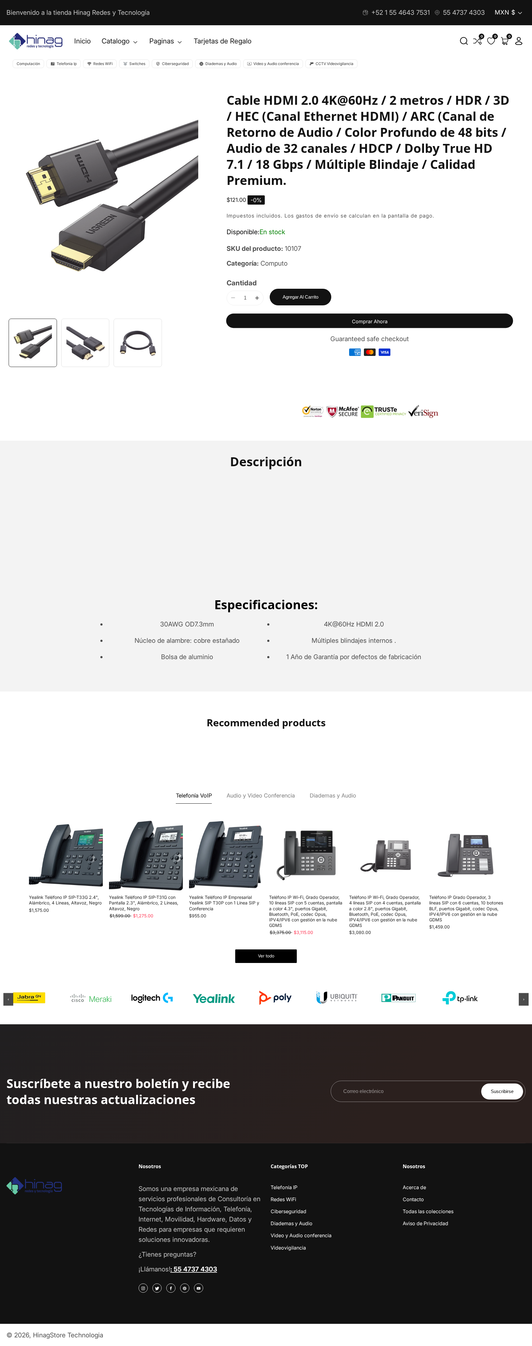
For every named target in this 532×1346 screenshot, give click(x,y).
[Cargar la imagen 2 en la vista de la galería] (85, 343)
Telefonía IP (284, 1187)
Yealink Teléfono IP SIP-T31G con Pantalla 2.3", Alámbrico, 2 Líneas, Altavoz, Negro (143, 903)
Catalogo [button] (116, 41)
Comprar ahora (370, 321)
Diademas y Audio (291, 1223)
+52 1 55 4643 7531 (400, 12)
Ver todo (266, 955)
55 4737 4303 (464, 12)
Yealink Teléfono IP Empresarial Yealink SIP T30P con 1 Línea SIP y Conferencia (224, 903)
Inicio (82, 41)
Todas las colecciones (428, 1211)
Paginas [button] (162, 41)
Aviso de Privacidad (425, 1223)
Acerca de (414, 1187)
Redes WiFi (283, 1199)
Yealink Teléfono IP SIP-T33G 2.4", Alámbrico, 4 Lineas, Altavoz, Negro (65, 900)
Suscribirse (502, 1091)
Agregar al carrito (300, 297)
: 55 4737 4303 (193, 1269)
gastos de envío (317, 216)
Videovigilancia (288, 1248)
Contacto (413, 1199)
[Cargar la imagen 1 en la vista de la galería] (33, 343)
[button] (464, 41)
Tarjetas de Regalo (223, 41)
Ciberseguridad (288, 1211)
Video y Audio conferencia (301, 1235)
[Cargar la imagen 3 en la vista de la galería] (138, 343)
